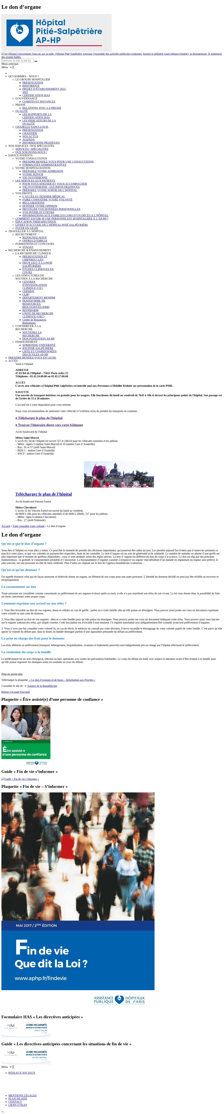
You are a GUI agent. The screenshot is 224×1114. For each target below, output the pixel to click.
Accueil (5, 526)
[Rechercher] (35, 61)
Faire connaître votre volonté (28, 526)
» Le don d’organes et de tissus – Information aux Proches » (62, 679)
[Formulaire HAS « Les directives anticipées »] (25, 1036)
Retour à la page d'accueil (15, 691)
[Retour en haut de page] (2, 1111)
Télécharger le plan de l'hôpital (43, 494)
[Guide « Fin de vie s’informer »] (20, 778)
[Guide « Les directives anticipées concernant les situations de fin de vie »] (25, 1063)
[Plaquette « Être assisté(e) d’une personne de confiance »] (25, 764)
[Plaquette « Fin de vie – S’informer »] (78, 1009)
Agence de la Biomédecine (42, 685)
